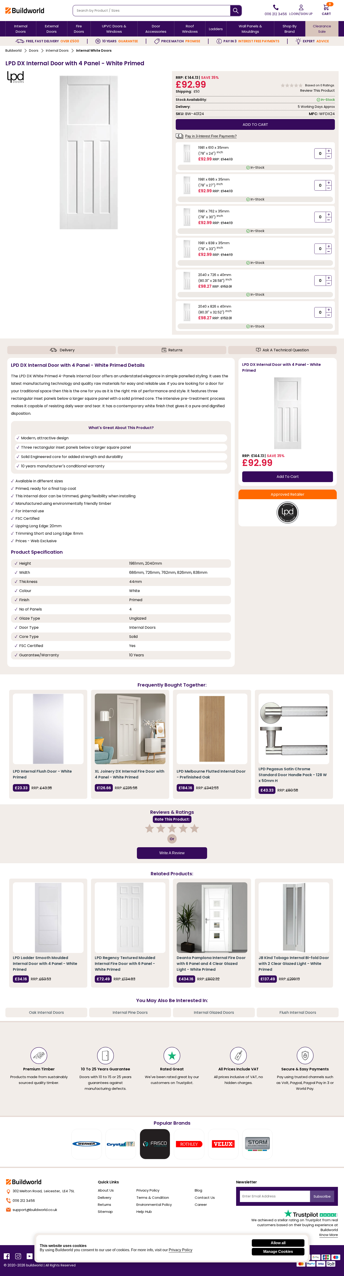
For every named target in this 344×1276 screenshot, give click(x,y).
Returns (175, 350)
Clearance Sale (322, 29)
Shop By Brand (289, 29)
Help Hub (144, 1211)
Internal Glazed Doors (214, 1012)
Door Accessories (155, 29)
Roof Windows (190, 29)
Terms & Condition (152, 1197)
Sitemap (105, 1211)
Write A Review (172, 853)
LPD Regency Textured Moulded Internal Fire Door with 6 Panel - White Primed (125, 963)
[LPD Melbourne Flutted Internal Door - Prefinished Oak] (212, 729)
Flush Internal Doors (297, 1012)
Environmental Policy (154, 1204)
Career (201, 1204)
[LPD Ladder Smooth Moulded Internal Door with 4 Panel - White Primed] (48, 917)
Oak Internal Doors (46, 1012)
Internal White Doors (94, 50)
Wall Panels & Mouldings (250, 29)
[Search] (236, 10)
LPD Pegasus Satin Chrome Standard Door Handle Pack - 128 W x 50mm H (293, 774)
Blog (198, 1190)
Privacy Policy (147, 1190)
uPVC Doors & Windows (114, 29)
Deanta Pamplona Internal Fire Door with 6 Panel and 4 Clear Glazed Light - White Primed (211, 963)
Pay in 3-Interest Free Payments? (211, 136)
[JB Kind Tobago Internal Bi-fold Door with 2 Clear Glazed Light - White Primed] (294, 917)
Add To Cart (288, 476)
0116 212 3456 (24, 1200)
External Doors (52, 29)
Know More (328, 1234)
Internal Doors (20, 29)
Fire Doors (79, 29)
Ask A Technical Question (286, 350)
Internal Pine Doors (130, 1012)
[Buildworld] (24, 10)
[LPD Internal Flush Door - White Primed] (48, 729)
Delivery (67, 350)
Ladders (216, 28)
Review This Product (317, 90)
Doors (33, 50)
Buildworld (13, 50)
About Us (106, 1190)
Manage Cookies (278, 1252)
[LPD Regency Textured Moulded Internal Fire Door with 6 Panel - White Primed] (130, 917)
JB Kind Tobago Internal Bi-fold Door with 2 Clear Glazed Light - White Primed (294, 963)
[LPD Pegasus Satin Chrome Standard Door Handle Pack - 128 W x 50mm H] (294, 729)
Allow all (278, 1243)
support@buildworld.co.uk (35, 1209)
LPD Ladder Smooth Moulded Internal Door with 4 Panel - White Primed (45, 963)
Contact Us (205, 1197)
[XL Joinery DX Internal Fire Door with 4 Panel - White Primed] (130, 729)
